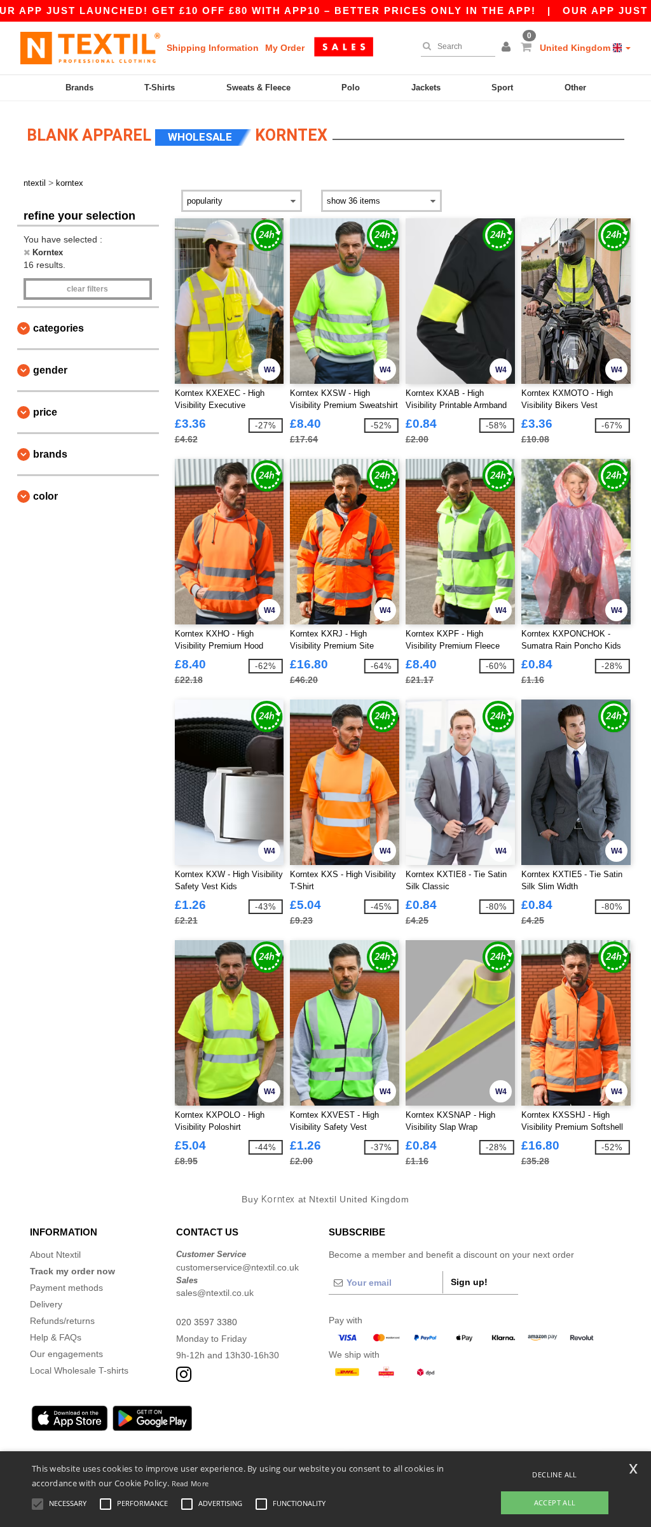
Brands (79, 87)
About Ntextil (55, 1254)
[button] (508, 48)
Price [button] (45, 412)
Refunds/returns (62, 1321)
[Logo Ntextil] (90, 48)
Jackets (426, 87)
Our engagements (66, 1354)
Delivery (46, 1304)
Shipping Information (213, 48)
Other (575, 87)
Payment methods (66, 1288)
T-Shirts (159, 87)
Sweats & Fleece (258, 87)
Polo (350, 87)
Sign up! (469, 1282)
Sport (502, 87)
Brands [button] (50, 454)
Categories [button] (58, 328)
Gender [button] (50, 370)
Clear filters (87, 289)
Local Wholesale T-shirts (79, 1370)
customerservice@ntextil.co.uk (237, 1267)
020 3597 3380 (206, 1322)
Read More (190, 1483)
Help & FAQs (55, 1337)
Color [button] (45, 496)
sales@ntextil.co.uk (215, 1293)
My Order (285, 48)
